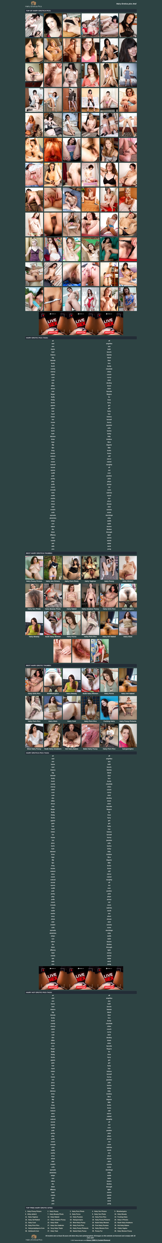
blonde (52, 360)
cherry (53, 372)
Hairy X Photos (122, 1220)
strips (53, 521)
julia (109, 428)
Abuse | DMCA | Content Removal (98, 1240)
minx (53, 459)
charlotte (109, 369)
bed (53, 352)
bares (53, 349)
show (53, 504)
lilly (53, 445)
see (109, 498)
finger (53, 394)
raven (53, 487)
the (53, 529)
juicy (53, 428)
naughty (109, 464)
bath (109, 349)
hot (53, 425)
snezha (109, 509)
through (109, 532)
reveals (53, 490)
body (53, 363)
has (109, 414)
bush (53, 366)
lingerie (109, 445)
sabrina (109, 493)
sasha (53, 498)
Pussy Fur (98, 1231)
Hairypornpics (78, 1220)
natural (52, 464)
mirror (109, 459)
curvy (109, 377)
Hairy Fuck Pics (78, 1225)
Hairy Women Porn (102, 1228)
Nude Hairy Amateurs (125, 1222)
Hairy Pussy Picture (34, 1211)
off (109, 467)
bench (109, 352)
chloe (109, 372)
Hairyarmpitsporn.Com (36, 1228)
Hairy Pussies (78, 1217)
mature (52, 456)
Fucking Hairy (122, 1217)
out (109, 470)
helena (109, 417)
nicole (53, 467)
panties (109, 476)
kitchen (53, 436)
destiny (109, 383)
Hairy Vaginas (33, 1217)
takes (53, 526)
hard (53, 414)
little (109, 448)
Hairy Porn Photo (78, 1211)
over (109, 473)
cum (52, 377)
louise (53, 453)
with (52, 546)
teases (109, 526)
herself (109, 419)
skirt (109, 507)
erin (53, 391)
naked (109, 462)
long (52, 450)
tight (109, 535)
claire (53, 374)
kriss (53, 439)
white (109, 543)
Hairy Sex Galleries (57, 1225)
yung (109, 549)
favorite (109, 391)
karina (109, 431)
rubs (53, 493)
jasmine (109, 425)
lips (53, 448)
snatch (52, 509)
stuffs (109, 521)
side (52, 507)
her (53, 419)
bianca (53, 355)
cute (52, 380)
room (109, 490)
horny (109, 422)
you (53, 549)
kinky (109, 433)
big (53, 357)
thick (53, 532)
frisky (53, 400)
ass (53, 346)
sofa (52, 512)
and (53, 343)
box (109, 363)
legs (52, 442)
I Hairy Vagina (122, 1228)
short (109, 501)
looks (109, 450)
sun (53, 523)
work (109, 546)
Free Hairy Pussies (102, 1225)
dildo (53, 386)
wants (109, 540)
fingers (109, 394)
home (53, 422)
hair (53, 411)
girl (109, 408)
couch (109, 374)
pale (52, 476)
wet (53, 543)
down (109, 386)
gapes (53, 405)
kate (52, 433)
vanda (53, 540)
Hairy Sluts (54, 1222)
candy (53, 369)
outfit (53, 473)
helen (53, 417)
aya (109, 346)
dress (53, 388)
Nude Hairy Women (102, 1222)
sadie (53, 495)
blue (109, 360)
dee (53, 383)
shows (109, 504)
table (109, 523)
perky (53, 478)
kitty (109, 436)
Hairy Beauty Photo (57, 1214)
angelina (109, 343)
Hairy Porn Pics (100, 1217)
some (109, 512)
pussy (109, 484)
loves (109, 453)
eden (109, 388)
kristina (109, 439)
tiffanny (53, 535)
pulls (53, 484)
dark (109, 380)
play (52, 481)
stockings (109, 515)
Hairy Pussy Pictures (102, 1220)
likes (109, 442)
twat (52, 538)
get (109, 405)
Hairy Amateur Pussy (58, 1220)
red (109, 487)
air (53, 341)
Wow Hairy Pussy (79, 1222)
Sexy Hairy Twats (57, 1228)
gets (52, 408)
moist (53, 462)
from (109, 400)
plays (109, 481)
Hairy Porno (76, 1214)
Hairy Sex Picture (100, 1211)
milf (109, 456)
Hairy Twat (54, 1231)
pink (109, 478)
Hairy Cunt (32, 1222)
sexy (53, 501)
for (109, 397)
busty (109, 366)
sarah (109, 495)
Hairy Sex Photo (100, 1214)
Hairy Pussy (54, 1211)
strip (109, 518)
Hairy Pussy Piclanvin (80, 1228)
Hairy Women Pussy (124, 1231)
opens (53, 470)
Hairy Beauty (122, 1214)
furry (109, 402)
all (109, 341)
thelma (109, 529)
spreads (53, 515)
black (109, 357)
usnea (109, 538)
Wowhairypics (122, 1211)
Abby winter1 (32, 1214)
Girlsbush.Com (33, 1231)
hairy (109, 411)
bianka (109, 355)
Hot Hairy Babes (123, 1225)
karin (53, 431)
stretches (53, 518)
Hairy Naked (55, 1217)
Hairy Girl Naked (34, 1220)
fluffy (53, 397)
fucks (53, 402)
